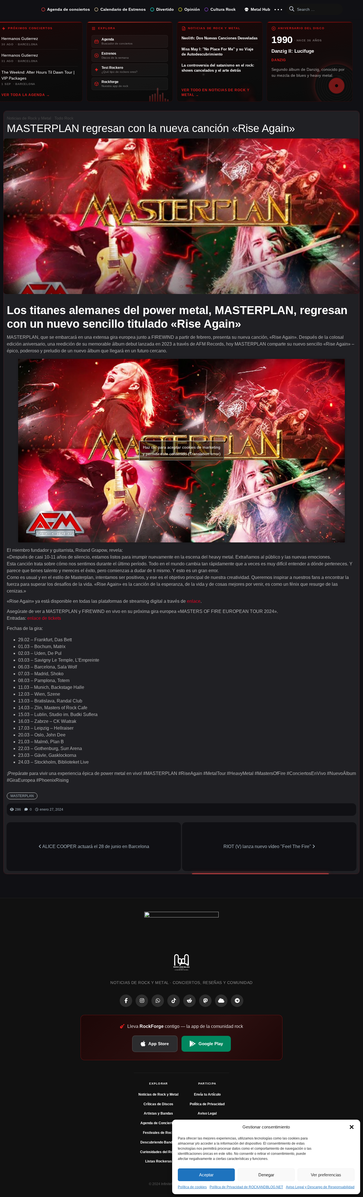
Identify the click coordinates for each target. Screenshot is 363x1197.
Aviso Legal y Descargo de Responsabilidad (320, 1187)
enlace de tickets (44, 618)
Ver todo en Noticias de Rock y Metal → (216, 92)
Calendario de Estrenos (123, 9)
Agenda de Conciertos (158, 1123)
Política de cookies (192, 1187)
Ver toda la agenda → (25, 95)
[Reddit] (189, 1000)
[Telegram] (237, 1000)
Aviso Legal (207, 1113)
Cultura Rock (223, 9)
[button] (351, 1127)
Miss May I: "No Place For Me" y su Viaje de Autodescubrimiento (217, 51)
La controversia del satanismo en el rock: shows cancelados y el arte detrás (218, 68)
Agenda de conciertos (68, 9)
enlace (194, 601)
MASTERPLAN (22, 796)
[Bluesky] (221, 1000)
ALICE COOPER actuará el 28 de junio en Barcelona (95, 846)
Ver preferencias (326, 1174)
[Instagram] (142, 1000)
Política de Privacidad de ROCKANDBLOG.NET (246, 1187)
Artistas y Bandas (158, 1113)
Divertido (165, 9)
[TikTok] (173, 1000)
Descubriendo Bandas (158, 1142)
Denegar (266, 1174)
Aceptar (206, 1174)
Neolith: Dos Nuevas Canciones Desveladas (220, 38)
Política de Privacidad (207, 1104)
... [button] (278, 8)
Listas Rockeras (158, 1161)
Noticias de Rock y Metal (29, 118)
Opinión (192, 9)
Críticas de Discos (158, 1104)
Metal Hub (260, 9)
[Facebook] (126, 1000)
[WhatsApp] (157, 1000)
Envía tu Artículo (207, 1094)
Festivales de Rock (158, 1132)
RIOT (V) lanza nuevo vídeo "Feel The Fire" (267, 846)
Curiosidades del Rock (158, 1152)
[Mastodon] (205, 1000)
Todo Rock (63, 118)
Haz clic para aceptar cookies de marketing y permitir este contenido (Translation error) (182, 450)
